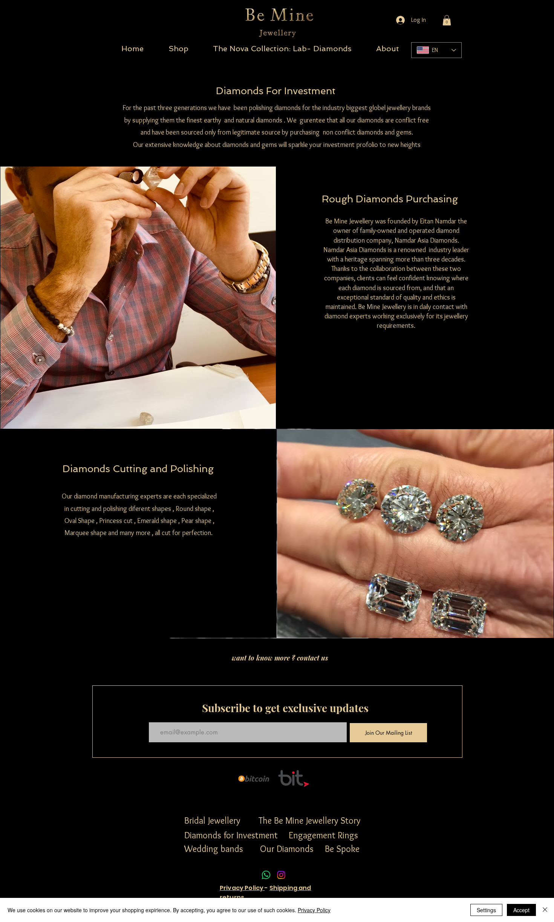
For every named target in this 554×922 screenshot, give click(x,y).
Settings (486, 910)
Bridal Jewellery (212, 820)
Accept (521, 910)
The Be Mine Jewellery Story (309, 820)
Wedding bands (213, 848)
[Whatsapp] (266, 875)
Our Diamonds (288, 848)
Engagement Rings (323, 835)
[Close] (544, 910)
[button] (446, 20)
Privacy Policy (242, 888)
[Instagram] (281, 875)
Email (153, 715)
